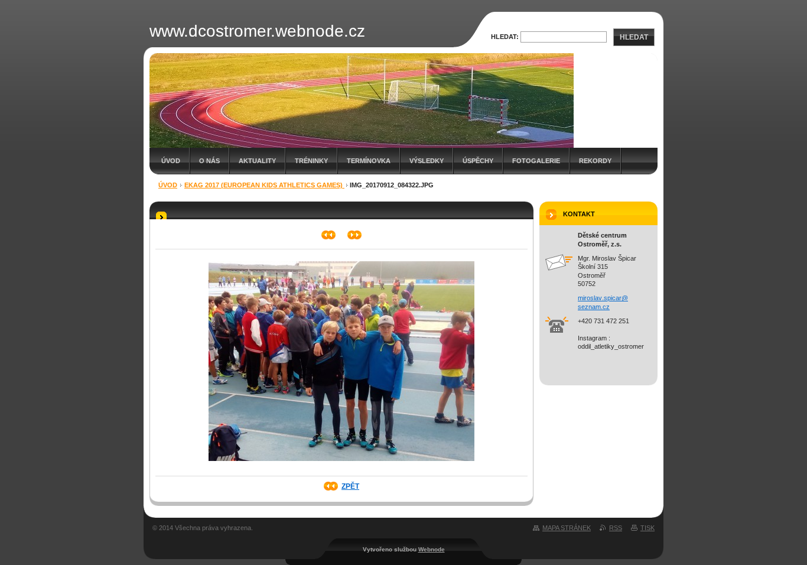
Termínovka (369, 160)
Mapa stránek (566, 527)
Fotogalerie (536, 160)
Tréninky (311, 160)
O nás (209, 160)
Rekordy (595, 160)
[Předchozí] (328, 235)
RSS (615, 527)
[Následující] (354, 235)
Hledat (634, 37)
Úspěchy (478, 160)
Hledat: (505, 36)
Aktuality (257, 160)
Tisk (647, 527)
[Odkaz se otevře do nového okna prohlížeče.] (341, 464)
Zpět (350, 486)
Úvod (170, 160)
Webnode (431, 549)
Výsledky (426, 160)
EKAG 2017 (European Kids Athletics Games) (264, 185)
